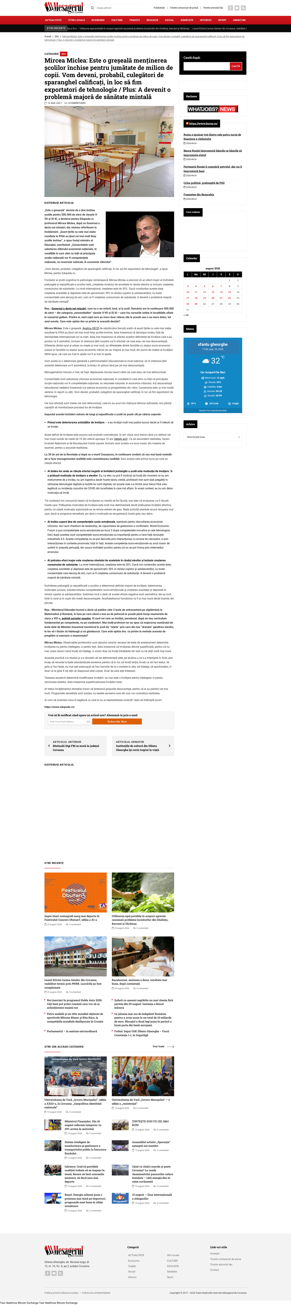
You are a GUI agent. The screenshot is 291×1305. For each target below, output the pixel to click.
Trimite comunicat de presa (225, 1259)
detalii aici (121, 439)
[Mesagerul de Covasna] (63, 8)
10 (187, 292)
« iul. (186, 315)
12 (204, 292)
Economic (98, 20)
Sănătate (187, 20)
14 (221, 292)
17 (187, 298)
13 (213, 292)
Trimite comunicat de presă (184, 7)
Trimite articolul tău (213, 7)
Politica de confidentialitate (96, 1293)
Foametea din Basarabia (199, 194)
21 (221, 298)
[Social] (230, 7)
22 (229, 298)
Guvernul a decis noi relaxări (69, 308)
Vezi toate (158, 1046)
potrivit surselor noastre (76, 618)
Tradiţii (134, 20)
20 (213, 298)
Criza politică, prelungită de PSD (204, 183)
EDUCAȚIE (152, 20)
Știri (57, 36)
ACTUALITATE (53, 20)
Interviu (206, 20)
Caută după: (192, 57)
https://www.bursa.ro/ (203, 123)
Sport (222, 20)
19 (204, 298)
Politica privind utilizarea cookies (61, 1293)
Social (169, 20)
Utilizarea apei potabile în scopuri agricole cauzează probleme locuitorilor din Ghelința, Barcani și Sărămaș (89, 28)
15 (229, 292)
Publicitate (159, 7)
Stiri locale (76, 20)
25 (196, 304)
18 (196, 298)
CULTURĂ (117, 20)
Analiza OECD (91, 328)
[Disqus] (109, 812)
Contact (214, 1269)
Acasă (47, 36)
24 (187, 304)
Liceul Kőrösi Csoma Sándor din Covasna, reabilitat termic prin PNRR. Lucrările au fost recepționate (199, 28)
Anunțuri (239, 20)
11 (196, 292)
